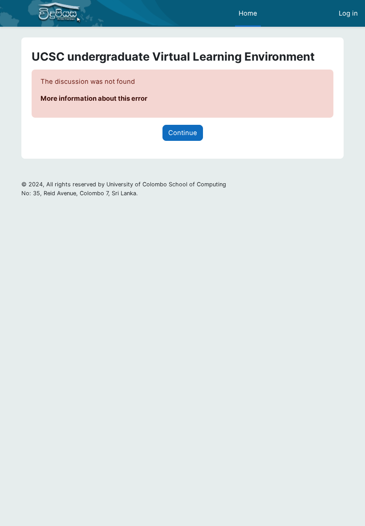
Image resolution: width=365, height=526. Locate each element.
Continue (182, 133)
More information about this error (94, 99)
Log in (348, 13)
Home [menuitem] (248, 13)
